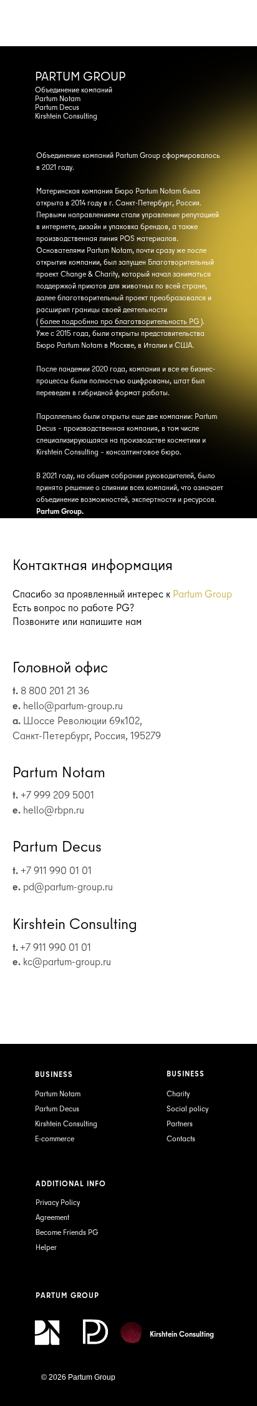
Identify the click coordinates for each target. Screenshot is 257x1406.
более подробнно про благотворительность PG (120, 321)
